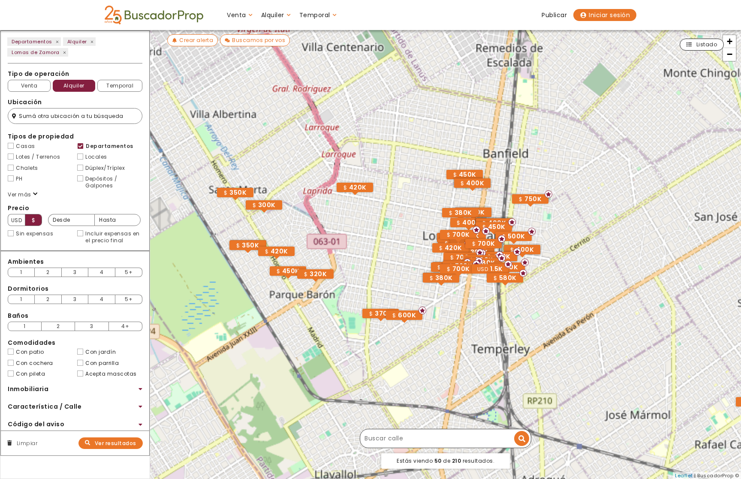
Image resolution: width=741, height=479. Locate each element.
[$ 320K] (312, 283)
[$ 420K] (273, 260)
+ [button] (730, 41)
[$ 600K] (401, 324)
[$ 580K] (502, 286)
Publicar (554, 15)
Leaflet (684, 475)
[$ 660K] (446, 276)
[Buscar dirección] (521, 438)
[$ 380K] (438, 286)
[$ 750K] (527, 208)
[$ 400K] (469, 192)
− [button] (730, 54)
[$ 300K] (261, 214)
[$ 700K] (455, 277)
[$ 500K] (510, 245)
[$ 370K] (377, 322)
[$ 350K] (244, 254)
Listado (706, 44)
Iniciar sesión (609, 15)
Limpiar (27, 443)
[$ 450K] (491, 235)
